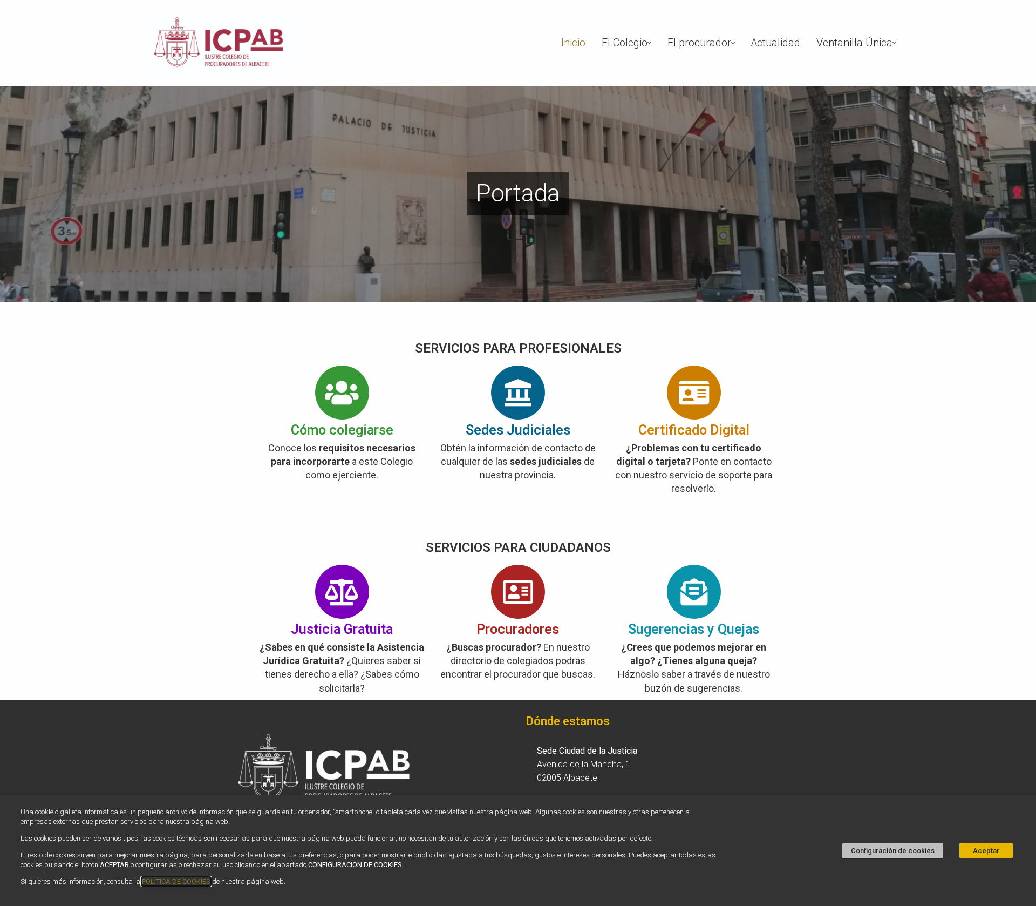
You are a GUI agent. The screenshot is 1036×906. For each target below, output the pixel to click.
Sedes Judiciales (518, 430)
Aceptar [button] (986, 851)
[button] (649, 43)
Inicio (573, 43)
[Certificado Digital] (694, 393)
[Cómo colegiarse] (342, 393)
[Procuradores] (518, 592)
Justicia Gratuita (342, 629)
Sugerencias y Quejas (693, 629)
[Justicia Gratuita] (342, 592)
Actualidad (775, 43)
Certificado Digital (693, 430)
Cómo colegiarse (342, 430)
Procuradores (517, 629)
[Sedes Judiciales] (518, 393)
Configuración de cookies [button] (893, 851)
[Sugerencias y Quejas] (694, 592)
